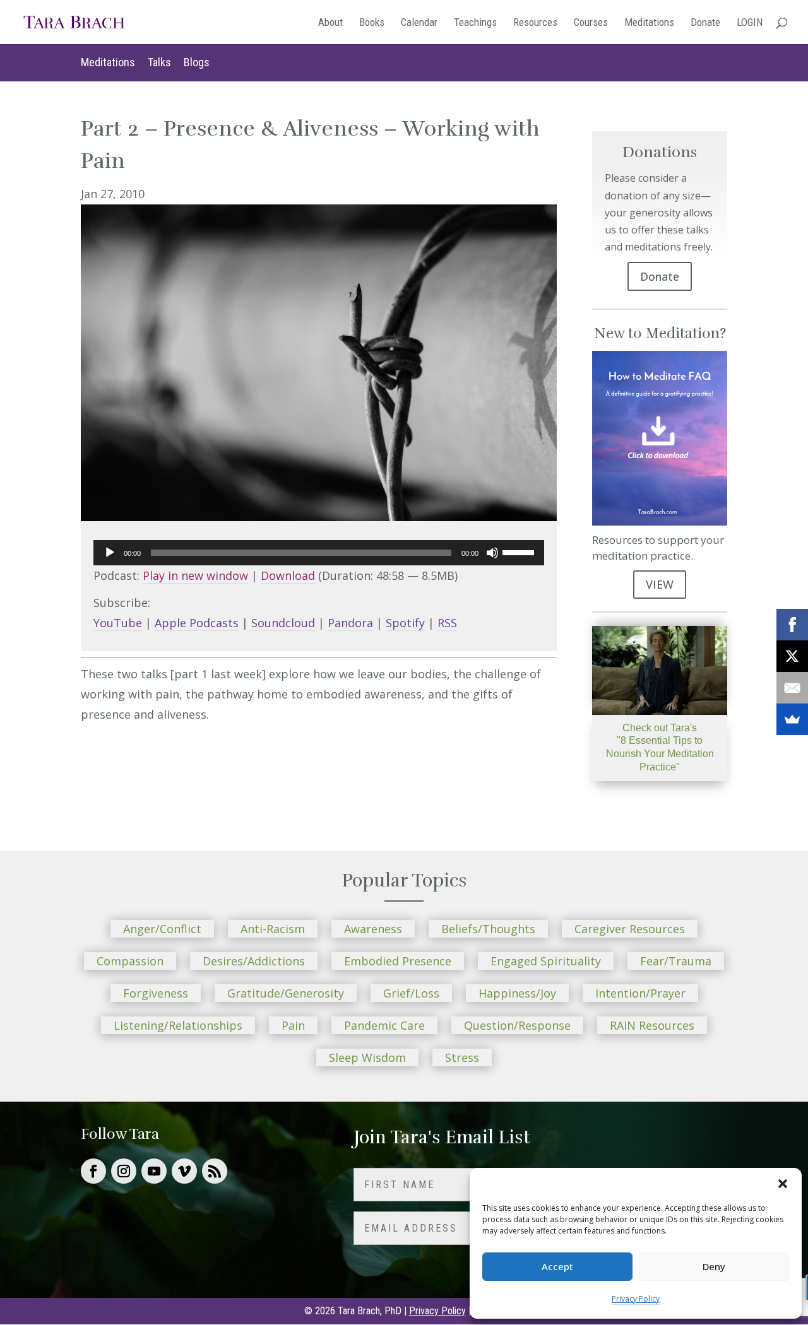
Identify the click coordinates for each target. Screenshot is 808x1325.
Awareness (373, 928)
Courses (591, 23)
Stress (462, 1057)
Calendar (419, 23)
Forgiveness (155, 993)
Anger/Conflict (162, 928)
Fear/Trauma (675, 961)
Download (288, 575)
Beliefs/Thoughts (488, 928)
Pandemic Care (384, 1025)
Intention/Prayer (640, 993)
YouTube (117, 622)
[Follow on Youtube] (154, 1171)
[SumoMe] (792, 719)
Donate (705, 23)
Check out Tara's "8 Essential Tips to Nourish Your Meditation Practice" (660, 747)
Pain (293, 1025)
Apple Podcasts (197, 622)
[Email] (792, 688)
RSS (447, 622)
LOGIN (750, 23)
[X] (792, 656)
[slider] (520, 551)
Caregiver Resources (629, 928)
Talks (159, 62)
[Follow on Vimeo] (184, 1171)
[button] (782, 1183)
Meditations (649, 23)
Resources (535, 23)
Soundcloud (283, 622)
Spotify (405, 622)
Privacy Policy (636, 1298)
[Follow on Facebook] (93, 1171)
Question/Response (517, 1025)
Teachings (475, 23)
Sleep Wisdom (367, 1057)
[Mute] (492, 552)
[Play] (110, 552)
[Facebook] (792, 624)
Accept (557, 1266)
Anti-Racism (273, 928)
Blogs (197, 62)
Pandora (350, 622)
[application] (318, 552)
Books (371, 23)
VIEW (660, 584)
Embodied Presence (397, 961)
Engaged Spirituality (545, 961)
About (330, 23)
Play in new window (195, 575)
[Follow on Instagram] (123, 1171)
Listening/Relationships (178, 1025)
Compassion (130, 961)
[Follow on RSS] (214, 1171)
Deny (714, 1266)
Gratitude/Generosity (285, 993)
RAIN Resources (652, 1025)
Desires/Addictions (254, 961)
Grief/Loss (411, 993)
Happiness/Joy (517, 993)
